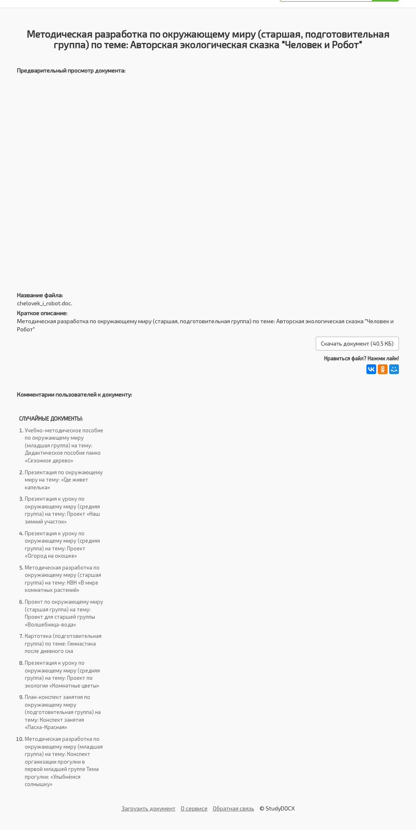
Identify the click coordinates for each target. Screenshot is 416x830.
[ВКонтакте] (371, 369)
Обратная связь (233, 808)
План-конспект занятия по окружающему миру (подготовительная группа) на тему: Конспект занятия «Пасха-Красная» (63, 712)
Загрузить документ (148, 808)
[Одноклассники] (383, 369)
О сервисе (194, 808)
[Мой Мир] (394, 369)
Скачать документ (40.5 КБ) (357, 343)
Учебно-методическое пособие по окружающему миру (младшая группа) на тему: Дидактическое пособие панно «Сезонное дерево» (64, 445)
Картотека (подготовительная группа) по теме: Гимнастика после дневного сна (63, 643)
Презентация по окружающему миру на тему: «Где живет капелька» (64, 480)
